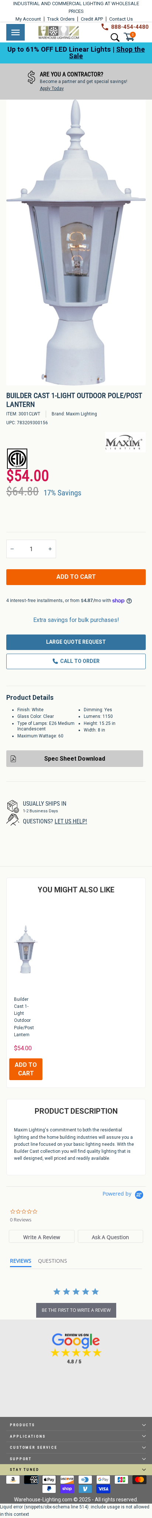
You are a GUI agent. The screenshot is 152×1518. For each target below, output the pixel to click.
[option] (76, 81)
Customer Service (34, 1447)
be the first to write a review (76, 1310)
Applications (28, 1436)
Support (21, 1459)
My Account (28, 19)
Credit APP (92, 19)
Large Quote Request (76, 642)
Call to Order (80, 661)
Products (22, 1425)
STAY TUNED (24, 1469)
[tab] (42, 1236)
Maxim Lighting (81, 413)
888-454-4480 (130, 27)
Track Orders (61, 19)
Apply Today (52, 88)
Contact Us (121, 19)
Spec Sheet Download (74, 758)
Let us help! (71, 821)
